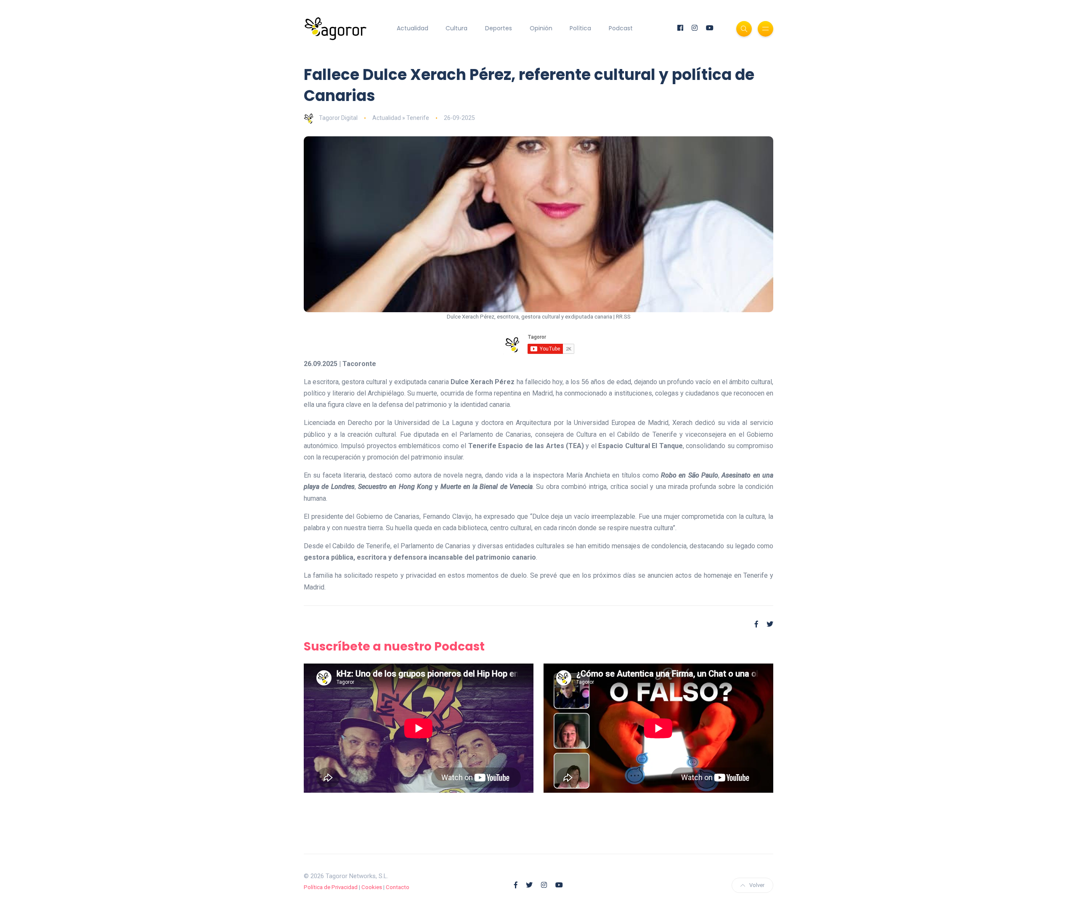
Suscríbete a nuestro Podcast (394, 646)
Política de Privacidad (331, 887)
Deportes (498, 28)
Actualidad (412, 28)
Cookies (371, 887)
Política (580, 28)
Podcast (621, 28)
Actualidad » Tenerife (400, 117)
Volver (756, 885)
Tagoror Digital (338, 117)
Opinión (541, 28)
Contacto (397, 887)
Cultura (456, 28)
